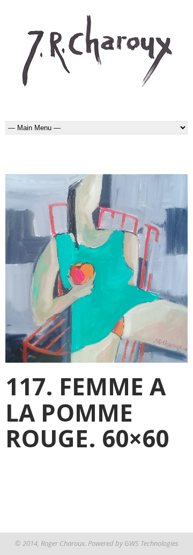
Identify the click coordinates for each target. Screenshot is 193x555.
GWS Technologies (151, 543)
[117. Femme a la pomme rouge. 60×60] (96, 268)
